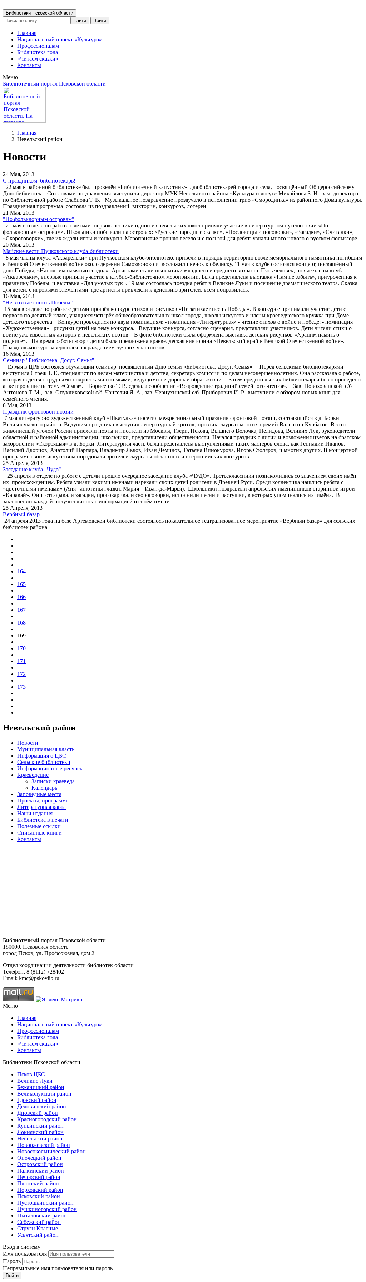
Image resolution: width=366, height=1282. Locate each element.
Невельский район (40, 1138)
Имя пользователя (25, 1254)
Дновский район (37, 1113)
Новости (27, 743)
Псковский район (38, 1196)
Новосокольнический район (51, 1151)
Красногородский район (47, 1119)
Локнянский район (40, 1132)
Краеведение (33, 775)
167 (21, 610)
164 (21, 571)
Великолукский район (44, 1094)
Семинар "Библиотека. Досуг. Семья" (48, 360)
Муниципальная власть (45, 749)
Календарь (44, 788)
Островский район (40, 1164)
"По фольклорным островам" (38, 219)
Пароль (12, 1261)
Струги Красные (37, 1228)
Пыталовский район (42, 1215)
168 (21, 623)
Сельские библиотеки (43, 762)
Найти (79, 20)
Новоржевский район (43, 1145)
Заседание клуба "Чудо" (32, 469)
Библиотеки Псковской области (39, 13)
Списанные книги (39, 833)
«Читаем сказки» (37, 59)
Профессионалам (38, 46)
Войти (99, 20)
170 (21, 648)
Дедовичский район (41, 1106)
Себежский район (39, 1222)
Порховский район (40, 1190)
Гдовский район (36, 1100)
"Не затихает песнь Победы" (38, 302)
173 (21, 687)
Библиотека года (37, 52)
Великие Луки (35, 1081)
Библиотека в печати (42, 820)
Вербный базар (21, 514)
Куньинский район (40, 1126)
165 (21, 584)
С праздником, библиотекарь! (39, 181)
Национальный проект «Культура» (59, 39)
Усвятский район (38, 1235)
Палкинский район (40, 1171)
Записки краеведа (53, 781)
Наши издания (35, 813)
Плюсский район (38, 1183)
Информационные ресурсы (50, 768)
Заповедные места (39, 794)
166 (21, 597)
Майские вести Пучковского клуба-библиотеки (61, 251)
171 (21, 661)
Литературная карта (41, 807)
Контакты (29, 65)
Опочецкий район (39, 1158)
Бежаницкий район (40, 1087)
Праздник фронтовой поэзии (38, 412)
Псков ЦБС (31, 1074)
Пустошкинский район (45, 1203)
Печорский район (38, 1177)
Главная (26, 33)
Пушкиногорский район (47, 1209)
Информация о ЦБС (41, 756)
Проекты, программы (43, 801)
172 (21, 674)
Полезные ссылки (39, 826)
